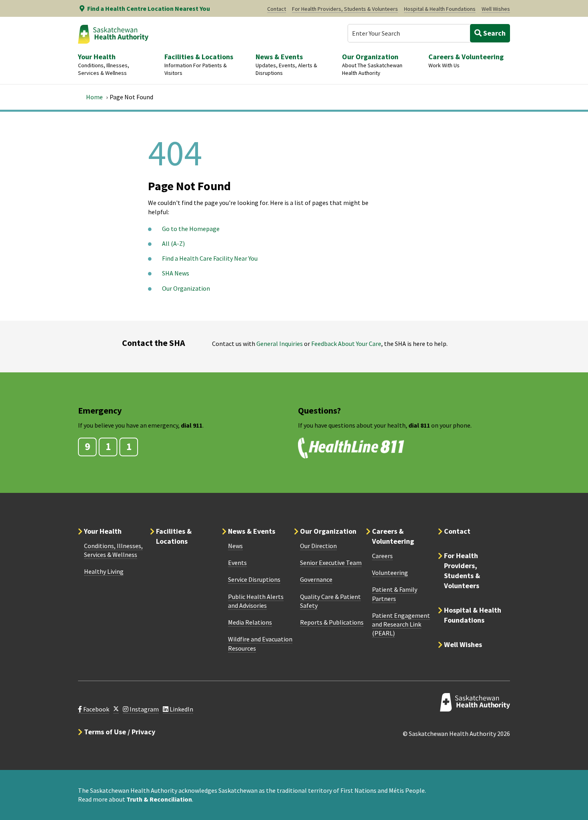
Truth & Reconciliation (159, 799)
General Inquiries (279, 344)
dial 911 (191, 425)
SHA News (175, 273)
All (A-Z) (173, 243)
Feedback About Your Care (346, 344)
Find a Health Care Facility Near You (210, 258)
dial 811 (419, 425)
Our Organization (186, 288)
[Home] (113, 34)
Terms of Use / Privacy (119, 731)
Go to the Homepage (191, 229)
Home (94, 97)
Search (494, 33)
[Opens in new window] (116, 709)
